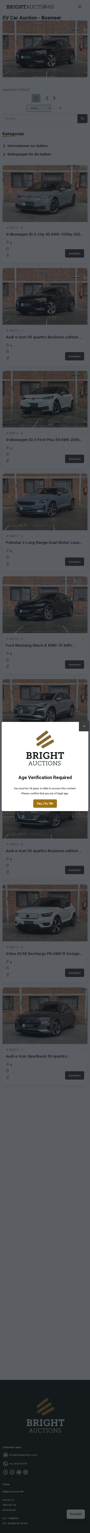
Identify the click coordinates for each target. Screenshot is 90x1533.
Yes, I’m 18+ (45, 803)
